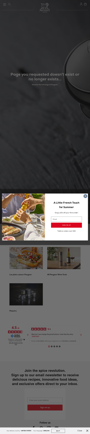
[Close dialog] (85, 196)
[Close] (87, 430)
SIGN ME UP (66, 225)
